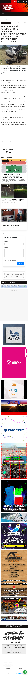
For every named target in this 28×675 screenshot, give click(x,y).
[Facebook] (21, 1)
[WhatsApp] (18, 1)
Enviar (20, 263)
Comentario (6, 247)
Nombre (6, 241)
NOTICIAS (4, 19)
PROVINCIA (5, 17)
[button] (10, 1)
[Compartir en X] (7, 152)
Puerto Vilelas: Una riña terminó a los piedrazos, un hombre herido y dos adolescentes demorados (13, 201)
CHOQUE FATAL (22, 17)
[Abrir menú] (3, 14)
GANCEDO (12, 17)
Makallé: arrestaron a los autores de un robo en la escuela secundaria (13, 224)
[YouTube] (26, 1)
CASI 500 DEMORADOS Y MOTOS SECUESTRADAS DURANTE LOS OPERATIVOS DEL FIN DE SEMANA (12, 176)
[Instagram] (23, 1)
